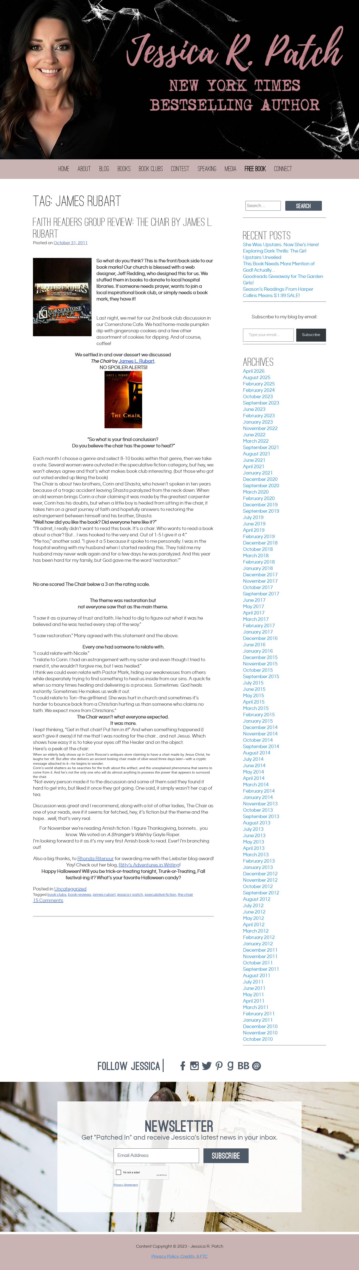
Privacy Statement (126, 1185)
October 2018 (258, 549)
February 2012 (259, 937)
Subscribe (311, 335)
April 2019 (253, 530)
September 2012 (261, 893)
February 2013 (259, 861)
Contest (180, 169)
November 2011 (260, 956)
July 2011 (253, 982)
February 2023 (259, 415)
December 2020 (260, 479)
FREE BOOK (255, 169)
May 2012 (253, 918)
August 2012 (256, 899)
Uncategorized (70, 889)
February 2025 (259, 384)
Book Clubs (151, 169)
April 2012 (253, 924)
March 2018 (256, 555)
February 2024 (259, 390)
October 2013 (258, 810)
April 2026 (253, 371)
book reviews (79, 895)
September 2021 (261, 447)
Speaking (207, 169)
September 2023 (261, 403)
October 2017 (258, 587)
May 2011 (253, 994)
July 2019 (253, 517)
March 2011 (256, 1007)
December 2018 (260, 543)
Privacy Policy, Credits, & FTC (179, 1256)
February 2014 (259, 791)
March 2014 (256, 784)
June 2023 (254, 409)
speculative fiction (160, 895)
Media (231, 169)
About (84, 169)
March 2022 (256, 441)
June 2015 (254, 689)
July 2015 (253, 683)
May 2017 (253, 606)
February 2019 (259, 536)
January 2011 (258, 1020)
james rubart (104, 895)
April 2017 (253, 613)
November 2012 (260, 880)
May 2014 (253, 772)
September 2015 (261, 676)
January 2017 (258, 632)
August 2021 (256, 454)
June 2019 (254, 524)
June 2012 (254, 912)
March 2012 (256, 931)
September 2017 (261, 594)
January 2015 (258, 721)
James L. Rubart (136, 361)
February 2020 (259, 498)
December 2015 (260, 657)
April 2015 (253, 702)
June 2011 (254, 988)
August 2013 (256, 823)
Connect (283, 169)
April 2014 (253, 778)
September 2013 (261, 816)
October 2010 (258, 1039)
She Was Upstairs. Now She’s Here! (281, 244)
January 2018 (258, 568)
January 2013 (258, 867)
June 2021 (254, 460)
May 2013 (253, 842)
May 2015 (253, 695)
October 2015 (258, 670)
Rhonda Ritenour (95, 858)
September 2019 (261, 511)
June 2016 (254, 644)
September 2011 (261, 969)
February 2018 (259, 562)
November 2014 (260, 734)
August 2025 (256, 377)
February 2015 (259, 714)
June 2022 (254, 435)
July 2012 (253, 905)
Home (64, 169)
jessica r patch (130, 895)
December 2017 (260, 574)
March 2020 (256, 492)
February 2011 (259, 1013)
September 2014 (261, 746)
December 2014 (260, 727)
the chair (185, 895)
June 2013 (254, 835)
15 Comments (48, 900)
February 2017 (259, 625)
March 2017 (256, 619)
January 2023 (258, 422)
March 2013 (256, 854)
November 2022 (260, 428)
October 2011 (258, 963)
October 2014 (258, 740)
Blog (104, 169)
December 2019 (260, 505)
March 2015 (256, 708)
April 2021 (253, 466)
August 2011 (256, 975)
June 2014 (254, 765)
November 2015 (260, 664)
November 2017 (260, 581)
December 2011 (260, 950)
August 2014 (256, 753)
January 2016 (258, 651)
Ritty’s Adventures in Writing (149, 865)
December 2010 (260, 1026)
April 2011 (253, 1001)
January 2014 (258, 797)
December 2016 (260, 638)
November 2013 (260, 804)
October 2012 (258, 886)
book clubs (56, 895)
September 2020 (261, 485)
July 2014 (253, 759)
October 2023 (258, 396)
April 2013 (253, 848)
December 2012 (260, 874)
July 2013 (253, 829)
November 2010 (260, 1033)
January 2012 (258, 944)
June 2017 (254, 600)
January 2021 (258, 473)
